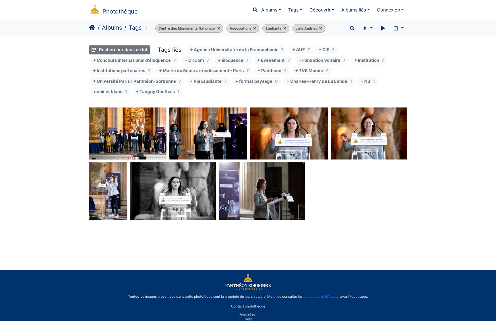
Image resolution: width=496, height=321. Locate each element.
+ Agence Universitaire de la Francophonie (237, 49)
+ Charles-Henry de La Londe (319, 81)
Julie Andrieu (306, 28)
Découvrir (320, 10)
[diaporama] (383, 28)
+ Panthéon (271, 70)
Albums (269, 10)
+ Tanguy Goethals (157, 91)
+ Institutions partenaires (121, 70)
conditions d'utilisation (321, 296)
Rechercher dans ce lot (123, 49)
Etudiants (274, 28)
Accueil (92, 27)
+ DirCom (197, 60)
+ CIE (326, 49)
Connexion (388, 10)
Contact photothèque (248, 306)
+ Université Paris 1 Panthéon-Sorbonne (137, 81)
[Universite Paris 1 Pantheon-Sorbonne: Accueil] (248, 289)
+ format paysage (256, 81)
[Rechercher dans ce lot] (352, 28)
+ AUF (301, 49)
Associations (240, 28)
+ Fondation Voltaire (322, 60)
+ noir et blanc (110, 91)
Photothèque (120, 11)
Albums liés (353, 10)
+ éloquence (233, 60)
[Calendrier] (398, 28)
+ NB (368, 81)
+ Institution (369, 60)
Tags (293, 10)
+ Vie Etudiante (208, 81)
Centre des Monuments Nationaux (187, 28)
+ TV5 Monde (311, 70)
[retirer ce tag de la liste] (218, 28)
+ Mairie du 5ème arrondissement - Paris (204, 70)
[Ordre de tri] (367, 28)
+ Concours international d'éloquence (134, 60)
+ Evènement (273, 60)
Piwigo (248, 318)
